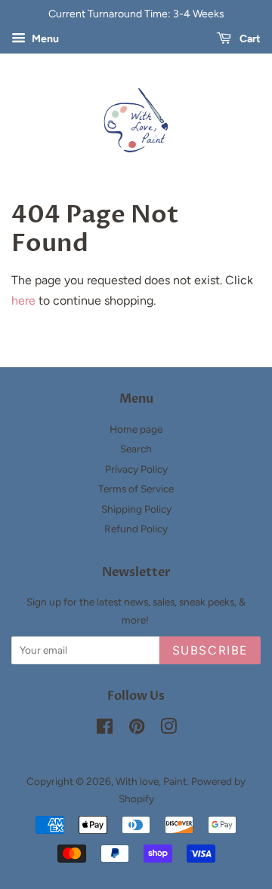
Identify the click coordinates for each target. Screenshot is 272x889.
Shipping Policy (136, 509)
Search (136, 449)
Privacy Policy (136, 469)
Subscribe (210, 650)
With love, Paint (151, 781)
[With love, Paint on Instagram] (168, 729)
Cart (249, 38)
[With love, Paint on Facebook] (104, 729)
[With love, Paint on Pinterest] (136, 729)
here (23, 300)
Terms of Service (136, 489)
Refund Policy (136, 529)
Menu (44, 38)
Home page (136, 429)
